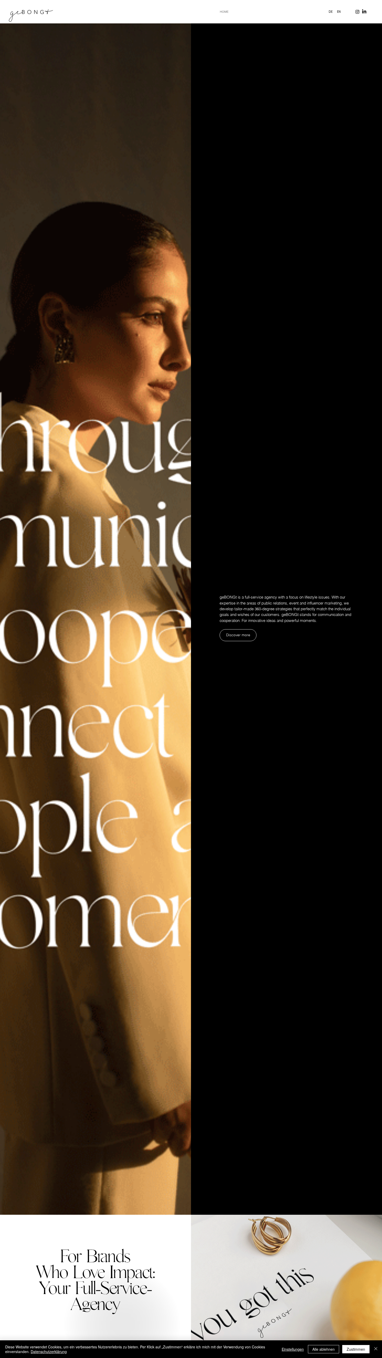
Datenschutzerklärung (49, 1351)
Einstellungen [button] (293, 1349)
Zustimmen (356, 1349)
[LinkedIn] (364, 11)
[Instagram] (357, 11)
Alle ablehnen (323, 1349)
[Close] (376, 1349)
